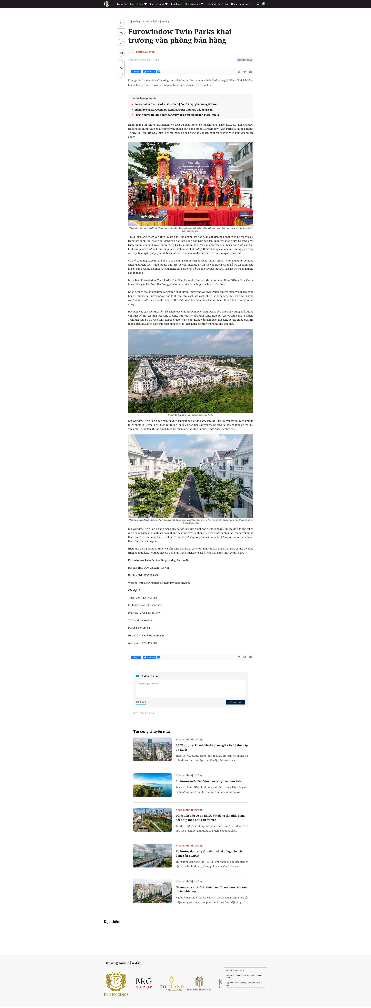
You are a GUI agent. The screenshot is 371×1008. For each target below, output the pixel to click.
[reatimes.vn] (107, 4)
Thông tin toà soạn (240, 4)
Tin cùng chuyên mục (152, 731)
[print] (121, 53)
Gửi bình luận (235, 702)
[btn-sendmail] (250, 71)
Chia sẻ (136, 72)
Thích (151, 72)
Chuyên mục (136, 4)
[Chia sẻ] (121, 33)
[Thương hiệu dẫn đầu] (211, 983)
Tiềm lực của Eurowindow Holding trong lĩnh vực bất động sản (173, 109)
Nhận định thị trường (157, 21)
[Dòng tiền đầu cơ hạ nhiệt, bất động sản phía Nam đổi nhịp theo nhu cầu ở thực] (152, 820)
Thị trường (134, 21)
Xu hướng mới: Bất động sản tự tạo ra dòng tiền (209, 781)
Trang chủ (122, 4)
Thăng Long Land (243, 982)
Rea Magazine (192, 4)
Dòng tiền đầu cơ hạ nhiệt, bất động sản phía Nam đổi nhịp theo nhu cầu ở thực (210, 818)
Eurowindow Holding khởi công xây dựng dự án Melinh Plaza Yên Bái (177, 114)
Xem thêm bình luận (144, 712)
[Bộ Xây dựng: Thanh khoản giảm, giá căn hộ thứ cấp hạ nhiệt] (152, 749)
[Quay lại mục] (121, 23)
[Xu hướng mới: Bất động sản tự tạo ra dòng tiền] (152, 785)
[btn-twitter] (244, 71)
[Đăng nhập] (264, 5)
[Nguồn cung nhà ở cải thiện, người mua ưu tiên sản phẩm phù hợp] (152, 891)
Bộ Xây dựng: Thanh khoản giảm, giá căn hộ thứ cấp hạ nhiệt (212, 747)
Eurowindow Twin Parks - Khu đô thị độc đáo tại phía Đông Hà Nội (175, 104)
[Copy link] (121, 42)
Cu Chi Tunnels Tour (235, 970)
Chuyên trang (157, 4)
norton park (248, 975)
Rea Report (176, 4)
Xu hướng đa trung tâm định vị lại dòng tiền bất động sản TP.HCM (209, 853)
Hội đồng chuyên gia (217, 4)
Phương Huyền (145, 51)
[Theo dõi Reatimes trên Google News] (244, 60)
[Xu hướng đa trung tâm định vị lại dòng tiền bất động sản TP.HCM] (152, 855)
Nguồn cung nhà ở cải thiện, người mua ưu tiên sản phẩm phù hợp (211, 889)
